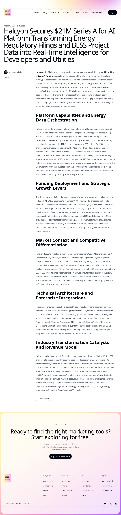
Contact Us (86, 481)
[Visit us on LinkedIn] (116, 503)
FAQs (84, 495)
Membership (97, 12)
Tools (85, 12)
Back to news (44, 399)
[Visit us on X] (111, 503)
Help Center (86, 486)
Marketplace (48, 481)
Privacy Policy (107, 486)
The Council (67, 490)
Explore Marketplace (60, 456)
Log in (112, 12)
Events (66, 12)
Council (76, 12)
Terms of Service (108, 481)
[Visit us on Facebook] (105, 503)
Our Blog (65, 486)
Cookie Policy (107, 490)
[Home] (7, 12)
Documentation (88, 490)
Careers (65, 495)
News (36, 12)
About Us (55, 12)
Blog (45, 12)
